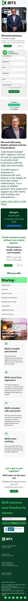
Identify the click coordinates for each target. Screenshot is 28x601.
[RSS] (25, 597)
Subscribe (14, 523)
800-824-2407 (9, 564)
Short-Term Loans (7, 314)
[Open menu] (25, 3)
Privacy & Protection (7, 84)
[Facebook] (5, 597)
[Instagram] (13, 597)
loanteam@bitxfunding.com (11, 565)
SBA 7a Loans (6, 285)
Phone (4, 79)
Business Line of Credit (9, 302)
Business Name (6, 61)
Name (4, 67)
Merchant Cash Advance (9, 297)
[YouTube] (21, 597)
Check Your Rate (14, 91)
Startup (8, 280)
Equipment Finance (8, 310)
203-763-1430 (8, 562)
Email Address (6, 73)
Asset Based (6, 306)
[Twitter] (9, 597)
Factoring (5, 289)
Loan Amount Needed (7, 55)
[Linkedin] (17, 597)
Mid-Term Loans (7, 293)
